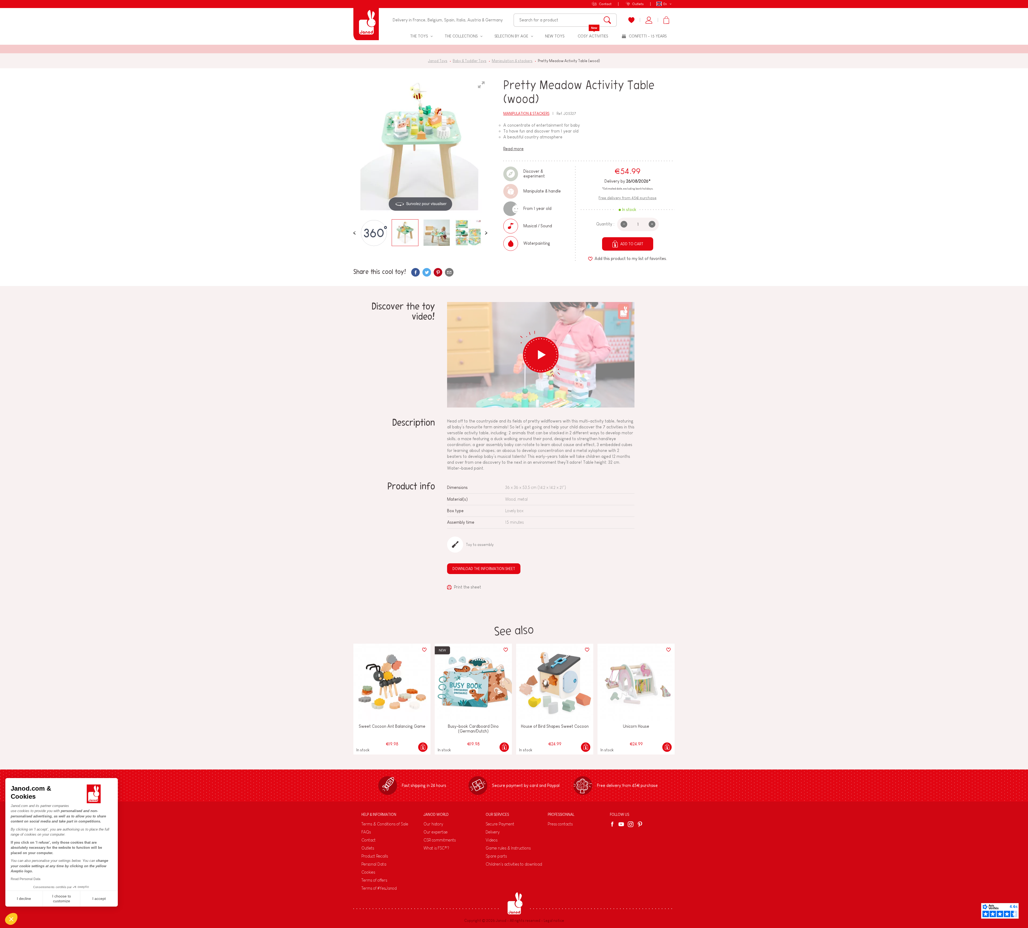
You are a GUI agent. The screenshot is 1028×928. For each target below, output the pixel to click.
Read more (513, 148)
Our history (433, 824)
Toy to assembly (480, 544)
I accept (99, 898)
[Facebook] (613, 824)
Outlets (638, 4)
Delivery (493, 832)
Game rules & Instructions (508, 848)
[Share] (415, 272)
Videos (491, 840)
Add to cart (631, 244)
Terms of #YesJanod (379, 888)
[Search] (607, 20)
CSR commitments (440, 840)
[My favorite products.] (631, 20)
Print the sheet (467, 587)
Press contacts (560, 824)
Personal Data (373, 864)
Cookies (368, 872)
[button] (11, 918)
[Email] (449, 272)
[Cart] (666, 20)
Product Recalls (374, 856)
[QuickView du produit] (423, 747)
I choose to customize (61, 898)
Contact (605, 4)
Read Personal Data (25, 879)
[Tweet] (426, 272)
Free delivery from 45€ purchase (627, 197)
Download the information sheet (483, 569)
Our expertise (436, 832)
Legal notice (554, 920)
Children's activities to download (514, 864)
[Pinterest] (438, 272)
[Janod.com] (366, 20)
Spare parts (496, 856)
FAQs (366, 832)
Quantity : (605, 224)
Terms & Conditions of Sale (384, 824)
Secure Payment (500, 824)
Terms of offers (374, 880)
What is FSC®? (436, 848)
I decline (24, 898)
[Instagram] (630, 824)
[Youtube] (621, 824)
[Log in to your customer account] (649, 20)
